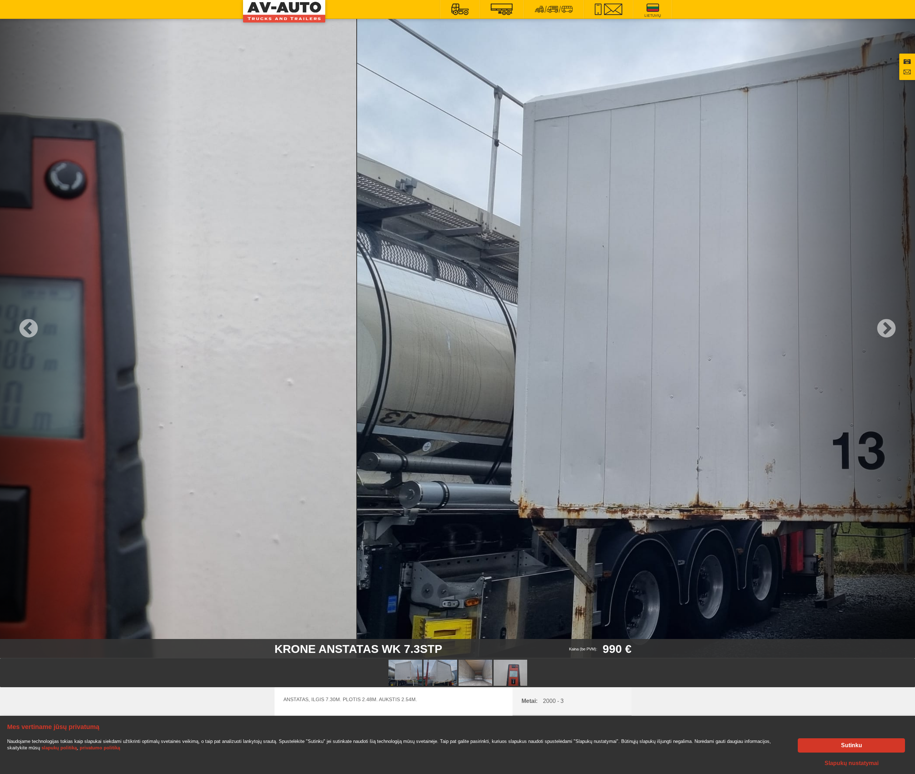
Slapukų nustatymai (852, 763)
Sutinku (851, 745)
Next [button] (886, 329)
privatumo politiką (100, 747)
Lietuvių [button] (652, 16)
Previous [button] (28, 329)
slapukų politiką (59, 747)
